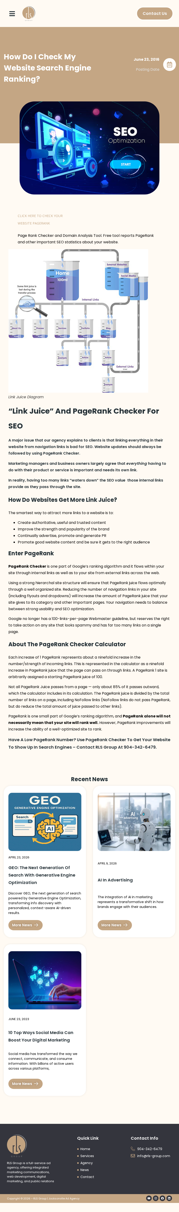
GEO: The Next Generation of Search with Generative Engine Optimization (41, 875)
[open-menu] (12, 13)
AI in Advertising (115, 880)
